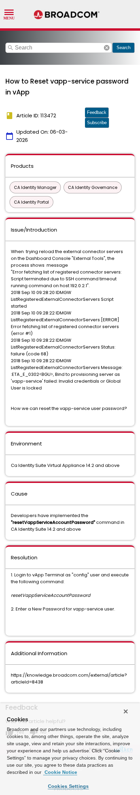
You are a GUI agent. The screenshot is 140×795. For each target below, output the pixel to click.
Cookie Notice (60, 772)
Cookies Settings (68, 786)
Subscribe (97, 122)
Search (123, 47)
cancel (106, 47)
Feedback (96, 112)
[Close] (126, 711)
